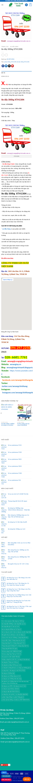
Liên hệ (15, 778)
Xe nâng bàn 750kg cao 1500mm (10, 662)
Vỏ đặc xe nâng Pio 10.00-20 (9, 659)
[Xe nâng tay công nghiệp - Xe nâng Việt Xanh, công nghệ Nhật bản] (16, 4)
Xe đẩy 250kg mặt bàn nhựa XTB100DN (23, 424)
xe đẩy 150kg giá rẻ (18, 697)
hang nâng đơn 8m (23, 637)
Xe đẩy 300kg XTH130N (23, 61)
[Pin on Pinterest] (12, 65)
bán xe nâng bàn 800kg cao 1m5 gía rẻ (11, 629)
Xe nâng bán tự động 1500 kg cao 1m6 (11, 665)
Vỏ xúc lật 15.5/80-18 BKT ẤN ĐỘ (10, 656)
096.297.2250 (19, 718)
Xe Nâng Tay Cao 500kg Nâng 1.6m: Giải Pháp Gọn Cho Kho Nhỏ (19, 595)
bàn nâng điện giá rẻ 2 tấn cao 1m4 (10, 626)
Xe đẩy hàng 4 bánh (8, 164)
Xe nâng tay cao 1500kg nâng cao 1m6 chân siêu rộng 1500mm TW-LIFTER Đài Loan (15, 682)
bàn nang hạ (8, 621)
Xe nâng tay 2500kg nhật (8, 673)
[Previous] (1, 417)
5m (3, 621)
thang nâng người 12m (19, 643)
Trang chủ (4, 46)
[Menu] (2, 5)
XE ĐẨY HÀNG (14, 46)
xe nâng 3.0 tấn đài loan (23, 659)
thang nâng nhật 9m (23, 645)
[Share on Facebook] (2, 65)
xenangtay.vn (15, 364)
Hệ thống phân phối (17, 776)
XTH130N (13, 61)
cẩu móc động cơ (20, 634)
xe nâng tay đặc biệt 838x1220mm (10, 691)
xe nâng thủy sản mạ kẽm (8, 694)
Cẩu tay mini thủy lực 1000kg (9, 637)
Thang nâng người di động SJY (9, 645)
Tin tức (26, 776)
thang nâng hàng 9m (7, 643)
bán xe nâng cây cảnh (7, 632)
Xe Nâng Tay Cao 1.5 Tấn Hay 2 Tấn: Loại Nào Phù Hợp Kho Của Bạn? (19, 607)
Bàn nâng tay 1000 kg (18, 621)
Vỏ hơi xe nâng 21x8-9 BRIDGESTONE (11, 651)
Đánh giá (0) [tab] (5, 76)
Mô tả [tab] (3, 72)
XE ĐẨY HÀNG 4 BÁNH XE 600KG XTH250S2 (7, 424)
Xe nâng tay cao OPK (7, 686)
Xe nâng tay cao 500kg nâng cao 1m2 (11, 676)
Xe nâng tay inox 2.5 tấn (20, 686)
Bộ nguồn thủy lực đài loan (8, 634)
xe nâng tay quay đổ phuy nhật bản (10, 688)
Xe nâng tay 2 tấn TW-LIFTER (17, 670)
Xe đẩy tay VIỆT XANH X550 (22, 699)
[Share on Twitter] (6, 65)
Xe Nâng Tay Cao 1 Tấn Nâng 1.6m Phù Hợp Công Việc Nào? (18, 589)
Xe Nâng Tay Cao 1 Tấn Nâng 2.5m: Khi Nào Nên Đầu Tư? (18, 578)
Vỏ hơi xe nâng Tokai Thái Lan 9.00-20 (11, 654)
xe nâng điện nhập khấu (21, 694)
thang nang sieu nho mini (18, 640)
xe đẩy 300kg (7, 61)
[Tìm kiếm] (26, 4)
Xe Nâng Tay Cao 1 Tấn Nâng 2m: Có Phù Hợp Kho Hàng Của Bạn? (18, 584)
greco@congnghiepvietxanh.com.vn (17, 722)
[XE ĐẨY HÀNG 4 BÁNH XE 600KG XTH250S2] (8, 412)
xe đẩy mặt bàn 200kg (7, 699)
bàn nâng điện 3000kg (7, 623)
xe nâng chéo (5, 670)
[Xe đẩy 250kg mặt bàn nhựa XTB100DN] (24, 412)
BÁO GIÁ (26, 779)
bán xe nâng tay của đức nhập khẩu (22, 632)
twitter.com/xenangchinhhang (14, 386)
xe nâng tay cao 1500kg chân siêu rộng (11, 678)
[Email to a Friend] (9, 65)
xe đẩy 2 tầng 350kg (7, 697)
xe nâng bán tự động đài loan (9, 667)
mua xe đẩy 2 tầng (6, 640)
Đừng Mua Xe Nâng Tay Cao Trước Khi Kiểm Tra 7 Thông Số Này (18, 601)
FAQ (19, 778)
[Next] (32, 417)
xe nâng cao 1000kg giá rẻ (23, 667)
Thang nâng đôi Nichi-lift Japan (9, 648)
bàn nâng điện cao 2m (20, 623)
